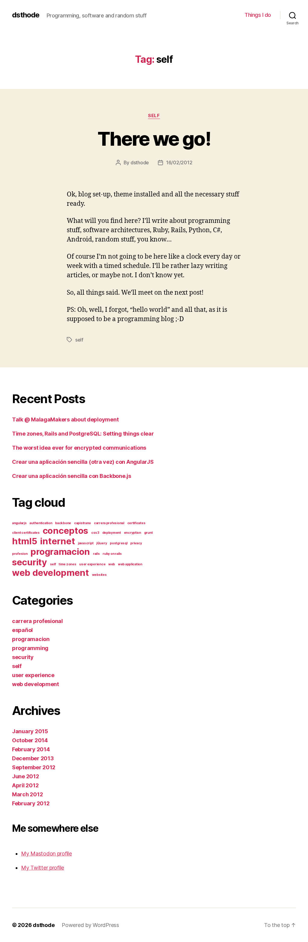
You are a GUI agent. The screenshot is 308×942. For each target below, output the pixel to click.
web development (50, 572)
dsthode (25, 15)
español (22, 630)
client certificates (26, 533)
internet (57, 541)
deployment (111, 533)
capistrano (82, 523)
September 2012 (33, 767)
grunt (148, 533)
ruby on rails (112, 554)
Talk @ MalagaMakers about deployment (65, 419)
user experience (92, 564)
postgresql (118, 543)
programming (30, 648)
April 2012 (25, 785)
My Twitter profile (42, 868)
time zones (67, 564)
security (29, 562)
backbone (63, 523)
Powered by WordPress (90, 925)
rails (96, 554)
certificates (136, 523)
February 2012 (31, 803)
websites (99, 575)
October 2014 (30, 740)
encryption (132, 533)
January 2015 (30, 731)
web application (130, 564)
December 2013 (33, 758)
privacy (136, 543)
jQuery (101, 543)
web (111, 564)
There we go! (154, 138)
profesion (20, 554)
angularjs (19, 523)
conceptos (65, 530)
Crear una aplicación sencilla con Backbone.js (71, 476)
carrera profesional (109, 523)
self (154, 115)
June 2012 (25, 776)
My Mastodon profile (46, 853)
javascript (85, 543)
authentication (40, 523)
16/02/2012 (179, 163)
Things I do (258, 15)
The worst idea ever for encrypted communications (79, 448)
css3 (95, 533)
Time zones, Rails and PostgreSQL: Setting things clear (83, 433)
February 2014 (31, 749)
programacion (60, 551)
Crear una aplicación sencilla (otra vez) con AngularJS (82, 462)
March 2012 (27, 794)
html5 (24, 541)
